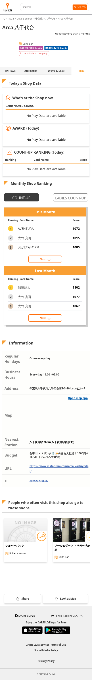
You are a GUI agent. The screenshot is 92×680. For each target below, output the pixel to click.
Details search (25, 18)
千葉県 (39, 18)
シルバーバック (14, 546)
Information (31, 70)
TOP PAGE (8, 18)
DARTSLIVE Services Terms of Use (46, 644)
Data (81, 71)
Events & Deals (56, 70)
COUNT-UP (21, 197)
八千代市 (50, 18)
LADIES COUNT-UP (70, 198)
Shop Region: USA (66, 615)
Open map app (78, 398)
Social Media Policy (46, 650)
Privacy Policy (46, 661)
